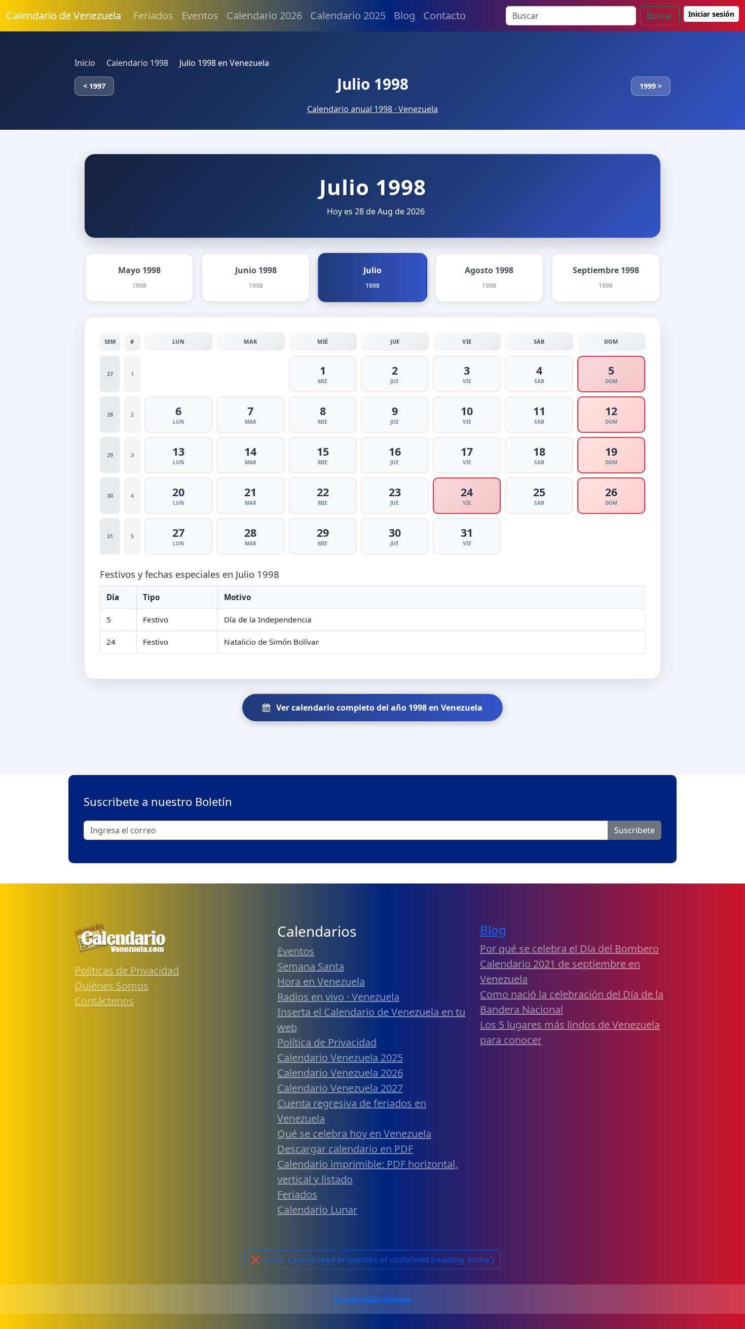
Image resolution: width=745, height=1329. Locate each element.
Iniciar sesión (711, 14)
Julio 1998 (372, 83)
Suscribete (634, 830)
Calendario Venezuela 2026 (340, 1073)
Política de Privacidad (327, 1042)
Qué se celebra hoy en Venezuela (354, 1133)
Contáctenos (104, 1001)
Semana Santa (310, 966)
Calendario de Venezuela (63, 15)
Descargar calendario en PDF (345, 1149)
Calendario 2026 (264, 15)
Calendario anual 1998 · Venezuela (372, 109)
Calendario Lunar (317, 1209)
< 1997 (94, 86)
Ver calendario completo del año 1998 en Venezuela (378, 707)
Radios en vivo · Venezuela (338, 997)
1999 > (651, 86)
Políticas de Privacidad (126, 970)
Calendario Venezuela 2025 (340, 1057)
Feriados (153, 15)
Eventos (199, 15)
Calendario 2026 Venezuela (373, 1299)
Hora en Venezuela (321, 981)
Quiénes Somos (111, 985)
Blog (404, 15)
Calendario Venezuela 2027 (340, 1088)
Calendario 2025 (348, 15)
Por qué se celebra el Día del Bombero (569, 948)
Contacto (444, 15)
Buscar (660, 15)
